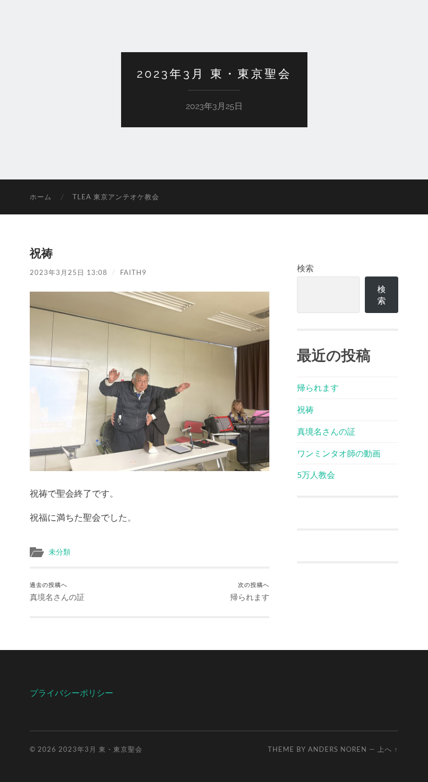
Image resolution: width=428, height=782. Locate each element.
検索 (305, 268)
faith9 (133, 272)
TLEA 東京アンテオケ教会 (116, 197)
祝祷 (305, 409)
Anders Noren (337, 749)
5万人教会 (316, 474)
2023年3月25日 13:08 (69, 272)
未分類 (59, 552)
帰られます (249, 591)
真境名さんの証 (57, 591)
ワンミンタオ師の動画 (339, 453)
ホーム (41, 197)
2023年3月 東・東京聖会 (214, 73)
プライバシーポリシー (71, 692)
